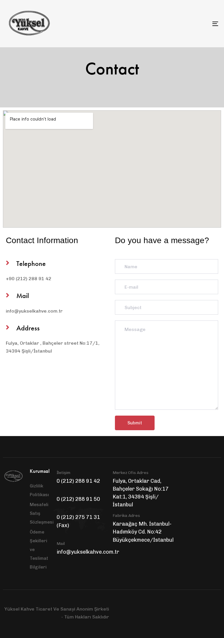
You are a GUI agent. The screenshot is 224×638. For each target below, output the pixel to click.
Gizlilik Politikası (39, 490)
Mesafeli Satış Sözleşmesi (40, 513)
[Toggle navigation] (182, 23)
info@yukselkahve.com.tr (88, 552)
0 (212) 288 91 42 (78, 481)
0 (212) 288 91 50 (78, 499)
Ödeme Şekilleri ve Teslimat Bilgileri (39, 549)
